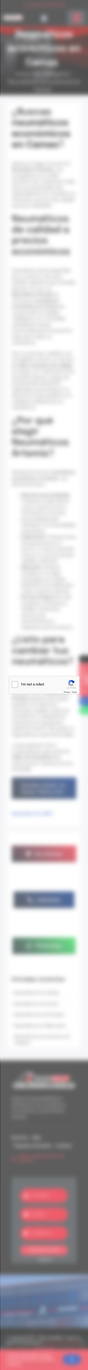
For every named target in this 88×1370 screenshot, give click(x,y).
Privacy (67, 692)
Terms (74, 692)
